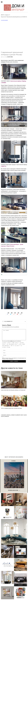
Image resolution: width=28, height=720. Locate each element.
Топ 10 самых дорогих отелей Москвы (11, 408)
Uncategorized (4, 20)
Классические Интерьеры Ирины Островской (13, 390)
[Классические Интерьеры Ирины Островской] (14, 379)
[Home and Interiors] (4, 4)
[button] (26, 475)
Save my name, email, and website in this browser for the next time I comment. (14, 358)
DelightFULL (3, 166)
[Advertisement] (14, 37)
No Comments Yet (8, 321)
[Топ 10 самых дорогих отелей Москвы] (14, 401)
